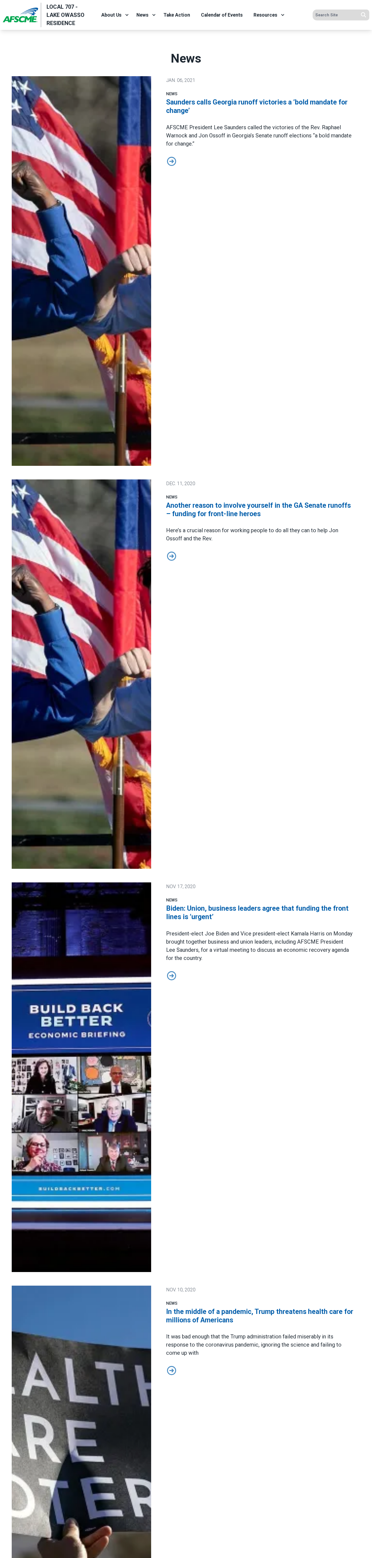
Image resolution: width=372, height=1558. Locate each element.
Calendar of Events (222, 15)
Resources (265, 15)
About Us (111, 15)
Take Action (176, 15)
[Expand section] (127, 15)
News (142, 15)
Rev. (207, 538)
